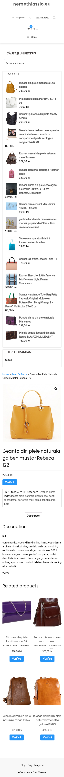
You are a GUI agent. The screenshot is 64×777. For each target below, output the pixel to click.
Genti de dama (19, 374)
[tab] (33, 515)
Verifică (9, 482)
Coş (30, 765)
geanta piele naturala (22, 496)
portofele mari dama (29, 499)
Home (5, 374)
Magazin (38, 765)
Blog (23, 765)
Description (33, 515)
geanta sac (41, 496)
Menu (34, 37)
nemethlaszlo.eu (32, 4)
